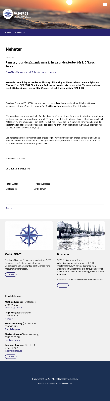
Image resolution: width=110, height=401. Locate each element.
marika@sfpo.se (12, 340)
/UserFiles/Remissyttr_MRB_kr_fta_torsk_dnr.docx (31, 72)
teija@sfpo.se (11, 318)
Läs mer (10, 274)
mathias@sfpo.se (13, 307)
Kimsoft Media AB (65, 384)
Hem (9, 33)
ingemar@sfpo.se (13, 350)
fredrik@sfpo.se (12, 329)
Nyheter (20, 33)
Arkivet (9, 208)
